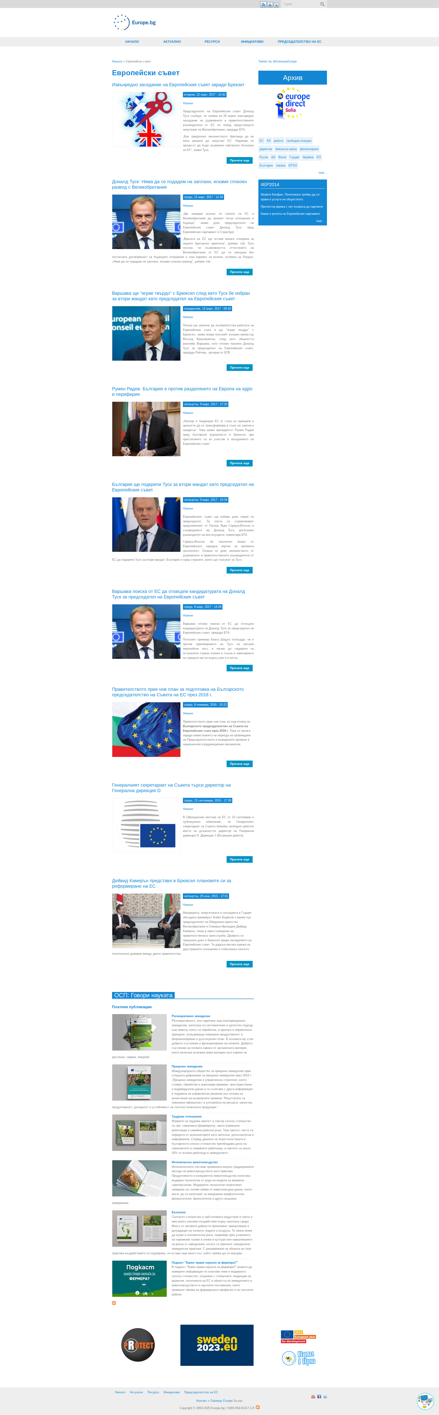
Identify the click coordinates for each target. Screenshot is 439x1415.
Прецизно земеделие (187, 1066)
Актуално (172, 41)
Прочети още (241, 160)
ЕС (262, 140)
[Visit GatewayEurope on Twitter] (325, 1396)
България (266, 165)
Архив (292, 77)
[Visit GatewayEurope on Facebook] (319, 1396)
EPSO (293, 165)
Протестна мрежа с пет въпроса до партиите (292, 206)
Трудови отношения (187, 1116)
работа (278, 140)
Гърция (294, 157)
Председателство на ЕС (299, 41)
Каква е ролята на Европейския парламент (290, 213)
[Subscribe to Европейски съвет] (183, 1303)
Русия (264, 157)
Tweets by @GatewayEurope (277, 61)
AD (273, 157)
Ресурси (212, 41)
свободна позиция (298, 140)
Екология (179, 1212)
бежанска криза (286, 149)
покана (280, 165)
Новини (188, 103)
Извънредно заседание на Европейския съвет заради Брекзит (178, 84)
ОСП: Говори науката (143, 995)
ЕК (269, 140)
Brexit (282, 157)
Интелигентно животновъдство (195, 1162)
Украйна (307, 157)
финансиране (309, 149)
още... (323, 172)
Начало (132, 41)
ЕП (319, 157)
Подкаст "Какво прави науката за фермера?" (205, 1262)
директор (266, 149)
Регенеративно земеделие (191, 1016)
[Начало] (183, 22)
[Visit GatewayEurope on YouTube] (313, 1396)
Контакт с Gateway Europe (214, 1400)
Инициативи (252, 41)
